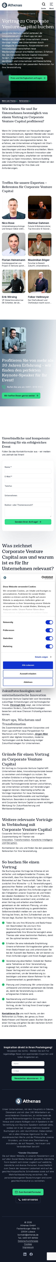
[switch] (49, 630)
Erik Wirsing (9, 296)
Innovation (7, 839)
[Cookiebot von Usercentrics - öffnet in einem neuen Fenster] (41, 577)
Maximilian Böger (39, 260)
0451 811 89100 (29, 1199)
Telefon (8, 486)
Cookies (28, 1244)
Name (8, 467)
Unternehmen (11, 495)
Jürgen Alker (41, 734)
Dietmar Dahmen (38, 223)
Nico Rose (8, 223)
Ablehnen (28, 682)
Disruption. (11, 843)
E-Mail (8, 476)
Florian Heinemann (13, 260)
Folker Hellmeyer (38, 296)
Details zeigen (41, 657)
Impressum (28, 1247)
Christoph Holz (17, 705)
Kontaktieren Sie (10, 1013)
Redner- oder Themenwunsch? (19, 505)
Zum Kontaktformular (29, 1192)
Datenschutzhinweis (28, 1241)
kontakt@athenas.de (28, 1234)
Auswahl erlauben (28, 674)
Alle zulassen (28, 665)
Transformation (22, 839)
